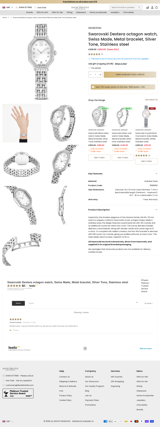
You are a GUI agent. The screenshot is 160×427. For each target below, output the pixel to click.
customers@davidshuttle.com (19, 385)
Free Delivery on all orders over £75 (80, 1)
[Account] (152, 7)
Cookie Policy (65, 400)
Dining (69, 12)
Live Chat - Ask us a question (19, 380)
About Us (89, 376)
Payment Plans (92, 400)
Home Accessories (98, 12)
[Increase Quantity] (100, 75)
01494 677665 (25, 7)
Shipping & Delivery (68, 381)
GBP (8, 7)
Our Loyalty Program (94, 386)
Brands (29, 12)
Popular (31, 303)
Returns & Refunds (67, 386)
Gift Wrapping (117, 381)
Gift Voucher (117, 376)
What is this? (121, 64)
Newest (18, 303)
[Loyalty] (147, 7)
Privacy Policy (65, 395)
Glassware (81, 12)
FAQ (61, 391)
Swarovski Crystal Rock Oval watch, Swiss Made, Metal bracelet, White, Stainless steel (146, 137)
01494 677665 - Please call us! (19, 375)
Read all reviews (146, 348)
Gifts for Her (57, 12)
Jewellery (114, 12)
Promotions (90, 405)
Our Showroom (92, 381)
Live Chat (41, 7)
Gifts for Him (42, 12)
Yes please (96, 68)
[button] (95, 54)
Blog (87, 391)
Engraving (115, 386)
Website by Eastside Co (83, 421)
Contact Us (64, 376)
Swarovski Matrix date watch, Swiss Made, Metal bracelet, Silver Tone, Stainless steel (98, 137)
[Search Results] (139, 7)
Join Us (88, 395)
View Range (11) (151, 100)
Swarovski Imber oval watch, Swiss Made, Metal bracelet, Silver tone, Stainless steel (121, 137)
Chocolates (128, 12)
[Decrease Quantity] (90, 75)
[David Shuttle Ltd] (80, 7)
